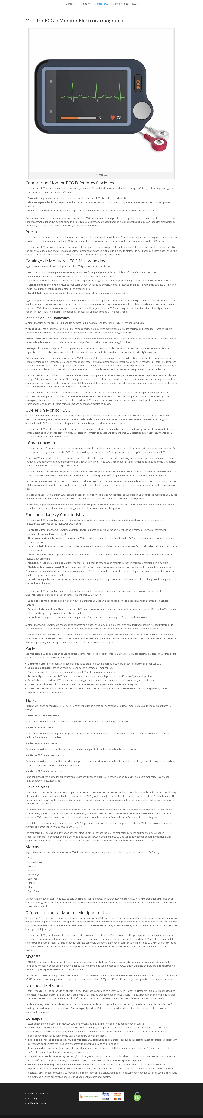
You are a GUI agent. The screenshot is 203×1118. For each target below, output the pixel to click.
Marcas (69, 4)
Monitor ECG (101, 4)
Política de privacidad (38, 1093)
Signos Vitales (120, 4)
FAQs (135, 4)
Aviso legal (33, 1098)
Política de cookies (37, 1103)
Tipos (84, 4)
